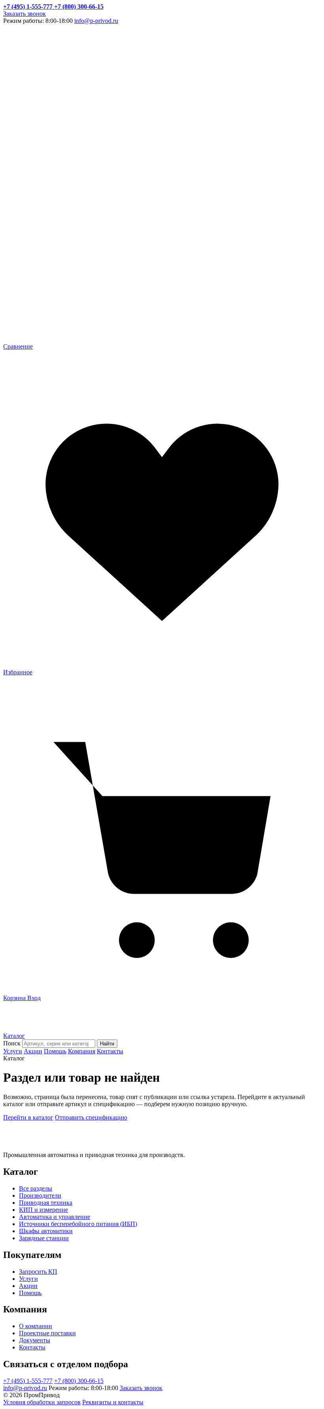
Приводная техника (45, 1202)
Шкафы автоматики (46, 1231)
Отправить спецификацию (91, 1117)
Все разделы (35, 1188)
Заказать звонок (24, 13)
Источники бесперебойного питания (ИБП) (78, 1224)
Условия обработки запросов (42, 1402)
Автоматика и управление (54, 1216)
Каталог (14, 1035)
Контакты (110, 1051)
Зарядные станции (44, 1238)
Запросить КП (38, 1271)
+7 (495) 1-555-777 (28, 1380)
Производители (40, 1195)
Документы (34, 1340)
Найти (107, 1044)
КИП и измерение (43, 1209)
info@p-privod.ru (96, 20)
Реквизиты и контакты (112, 1402)
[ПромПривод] (37, 1028)
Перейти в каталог (28, 1117)
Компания (81, 1051)
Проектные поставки (47, 1333)
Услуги (12, 1051)
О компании (35, 1326)
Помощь (55, 1051)
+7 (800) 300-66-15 (79, 1380)
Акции (33, 1051)
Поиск (12, 1043)
